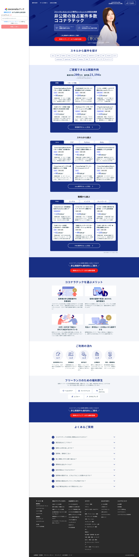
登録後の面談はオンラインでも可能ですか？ (71, 481)
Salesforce (92, 55)
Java (53, 55)
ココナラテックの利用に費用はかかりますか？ (71, 437)
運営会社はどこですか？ (64, 442)
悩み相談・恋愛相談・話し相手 (92, 534)
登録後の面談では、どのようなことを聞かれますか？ (74, 475)
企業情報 (36, 555)
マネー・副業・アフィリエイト (92, 546)
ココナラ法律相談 (40, 526)
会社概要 (120, 504)
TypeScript (67, 59)
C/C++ (114, 55)
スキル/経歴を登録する (74, 517)
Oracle (109, 55)
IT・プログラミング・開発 (91, 526)
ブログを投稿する (73, 519)
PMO (87, 59)
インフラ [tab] (87, 201)
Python (63, 55)
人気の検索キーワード (67, 555)
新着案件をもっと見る (82, 127)
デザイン (87, 506)
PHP (58, 55)
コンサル (93, 59)
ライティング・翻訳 (89, 521)
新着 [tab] (57, 83)
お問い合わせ (104, 512)
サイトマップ (88, 549)
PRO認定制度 (72, 527)
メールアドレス (5, 15)
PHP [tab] (72, 142)
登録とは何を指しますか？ (65, 448)
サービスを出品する (73, 504)
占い (86, 529)
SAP (103, 55)
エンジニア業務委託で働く (75, 509)
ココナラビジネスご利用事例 (124, 514)
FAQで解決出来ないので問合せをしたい (69, 486)
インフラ (100, 59)
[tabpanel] (84, 108)
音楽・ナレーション (89, 519)
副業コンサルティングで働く (75, 514)
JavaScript (59, 59)
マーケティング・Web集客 (91, 516)
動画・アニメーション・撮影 (91, 514)
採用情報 (120, 506)
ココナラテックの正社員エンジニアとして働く (116, 3)
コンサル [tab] (72, 201)
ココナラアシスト (40, 521)
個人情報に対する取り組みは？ (66, 459)
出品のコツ (71, 525)
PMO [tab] (57, 201)
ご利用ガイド (104, 506)
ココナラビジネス (40, 508)
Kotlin (84, 55)
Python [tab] (87, 142)
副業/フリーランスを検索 (58, 509)
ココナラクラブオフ (105, 514)
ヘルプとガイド (72, 522)
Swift (78, 55)
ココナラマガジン (122, 512)
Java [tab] (57, 142)
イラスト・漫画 (88, 504)
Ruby (69, 55)
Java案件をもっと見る (82, 186)
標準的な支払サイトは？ (64, 464)
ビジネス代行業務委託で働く (75, 512)
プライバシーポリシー (14, 21)
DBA (98, 55)
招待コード (103, 517)
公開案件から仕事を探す (74, 506)
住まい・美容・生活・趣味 (91, 539)
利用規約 (6, 21)
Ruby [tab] (102, 142)
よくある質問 (104, 504)
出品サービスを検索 (56, 504)
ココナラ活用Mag (122, 509)
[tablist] (64, 82)
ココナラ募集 (39, 511)
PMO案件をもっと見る (82, 246)
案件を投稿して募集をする (58, 506)
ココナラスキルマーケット (42, 505)
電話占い (87, 532)
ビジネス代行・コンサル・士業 (92, 524)
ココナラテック (39, 518)
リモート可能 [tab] (72, 83)
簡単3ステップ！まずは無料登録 (84, 270)
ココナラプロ (39, 513)
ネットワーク (108, 59)
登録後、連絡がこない (63, 453)
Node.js (81, 59)
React (74, 59)
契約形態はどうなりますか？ (65, 470)
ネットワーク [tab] (102, 201)
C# (74, 55)
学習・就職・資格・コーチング (92, 537)
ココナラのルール (105, 509)
